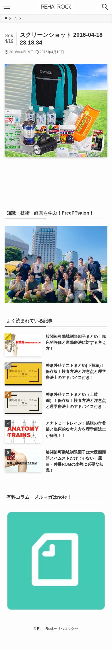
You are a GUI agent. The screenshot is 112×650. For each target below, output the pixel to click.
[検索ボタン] (105, 7)
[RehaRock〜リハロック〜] (56, 7)
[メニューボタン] (7, 7)
